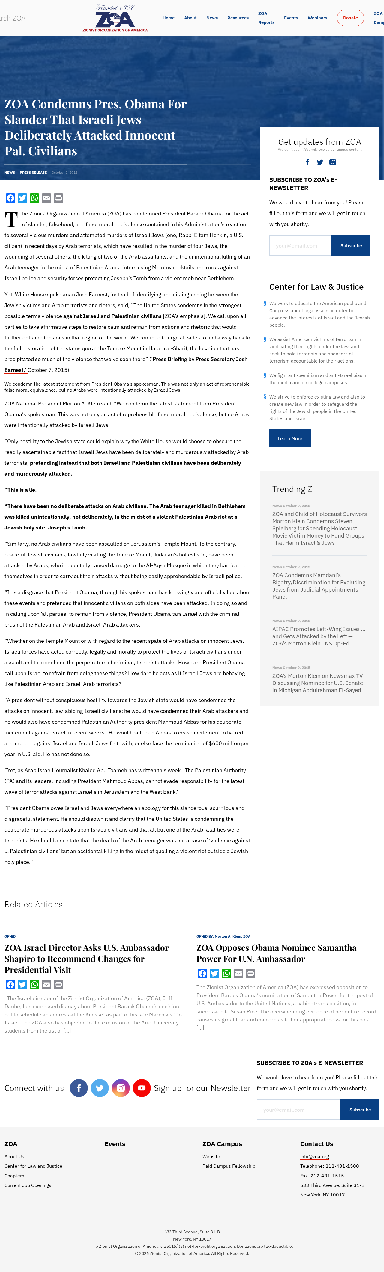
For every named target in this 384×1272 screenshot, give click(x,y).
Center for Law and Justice (33, 1166)
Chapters (14, 1176)
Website (211, 1156)
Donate (350, 18)
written (147, 770)
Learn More (290, 438)
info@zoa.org (314, 1156)
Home (169, 18)
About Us (14, 1156)
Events (291, 18)
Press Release (33, 172)
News (212, 18)
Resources (238, 18)
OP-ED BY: (223, 936)
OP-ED (10, 936)
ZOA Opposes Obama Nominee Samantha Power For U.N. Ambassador (276, 953)
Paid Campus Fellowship (228, 1166)
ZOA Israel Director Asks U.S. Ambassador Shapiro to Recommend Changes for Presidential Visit (86, 958)
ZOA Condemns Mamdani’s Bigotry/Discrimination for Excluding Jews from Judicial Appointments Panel (318, 585)
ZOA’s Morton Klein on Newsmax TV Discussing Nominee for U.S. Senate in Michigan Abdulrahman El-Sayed (317, 683)
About (190, 18)
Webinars (317, 18)
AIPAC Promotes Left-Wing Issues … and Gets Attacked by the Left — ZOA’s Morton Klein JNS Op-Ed (318, 636)
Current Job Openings (27, 1185)
